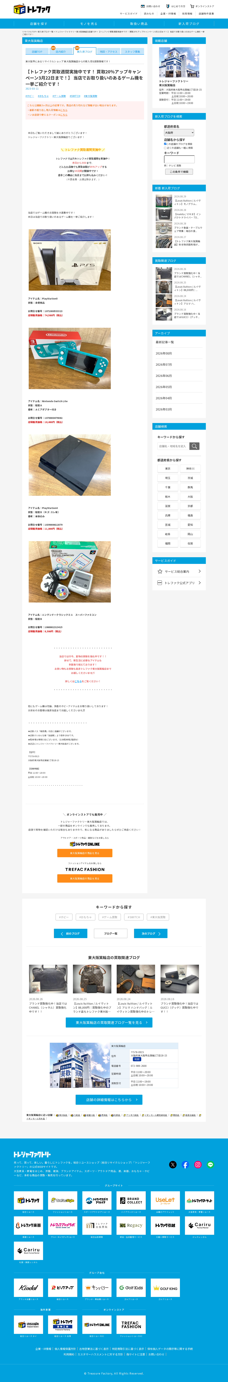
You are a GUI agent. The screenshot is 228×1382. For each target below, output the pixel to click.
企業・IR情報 (168, 13)
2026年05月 (164, 387)
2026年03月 (164, 409)
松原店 (117, 1115)
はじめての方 (178, 6)
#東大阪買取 (90, 96)
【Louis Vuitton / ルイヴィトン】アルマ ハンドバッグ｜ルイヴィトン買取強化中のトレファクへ (136, 1007)
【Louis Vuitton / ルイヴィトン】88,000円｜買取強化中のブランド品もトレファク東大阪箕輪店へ (92, 1007)
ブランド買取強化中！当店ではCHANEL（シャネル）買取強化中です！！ (48, 1007)
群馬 (190, 487)
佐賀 (190, 543)
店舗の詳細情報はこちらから (109, 1099)
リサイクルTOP (29, 31)
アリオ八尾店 (132, 1115)
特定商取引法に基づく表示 (128, 1349)
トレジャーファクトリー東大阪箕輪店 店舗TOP (75, 31)
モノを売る (89, 23)
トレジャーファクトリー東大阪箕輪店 (173, 83)
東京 (167, 468)
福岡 (167, 543)
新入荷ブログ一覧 (45, 31)
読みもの (149, 13)
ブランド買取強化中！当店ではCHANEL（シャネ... (188, 274)
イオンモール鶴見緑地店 (156, 1115)
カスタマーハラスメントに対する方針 (100, 1354)
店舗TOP (37, 51)
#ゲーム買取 (59, 96)
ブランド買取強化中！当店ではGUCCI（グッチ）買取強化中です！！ (179, 1007)
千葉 (167, 487)
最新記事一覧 (165, 342)
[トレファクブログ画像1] (69, 290)
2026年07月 (164, 364)
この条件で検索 (179, 172)
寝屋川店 (90, 1115)
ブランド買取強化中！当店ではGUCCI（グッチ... (187, 315)
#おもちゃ (43, 96)
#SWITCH (75, 96)
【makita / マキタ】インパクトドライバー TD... (187, 215)
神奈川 (190, 468)
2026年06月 (164, 375)
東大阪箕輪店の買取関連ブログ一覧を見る (109, 1022)
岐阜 (167, 534)
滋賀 (167, 506)
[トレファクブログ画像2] (69, 388)
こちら (64, 110)
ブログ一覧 (111, 933)
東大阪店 (63, 1115)
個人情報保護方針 (65, 1349)
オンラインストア (204, 6)
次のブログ (148, 933)
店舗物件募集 (206, 13)
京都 (190, 506)
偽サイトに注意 (135, 1354)
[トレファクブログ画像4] (69, 602)
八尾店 (77, 1115)
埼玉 (167, 478)
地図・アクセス (108, 51)
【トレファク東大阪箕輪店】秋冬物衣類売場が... (187, 242)
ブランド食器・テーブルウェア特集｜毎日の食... (188, 229)
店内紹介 (61, 51)
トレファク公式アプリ (179, 583)
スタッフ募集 (132, 51)
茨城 (190, 478)
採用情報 (187, 13)
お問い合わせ (156, 1354)
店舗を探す (39, 23)
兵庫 (167, 515)
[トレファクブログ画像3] (69, 495)
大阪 (190, 497)
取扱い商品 (139, 23)
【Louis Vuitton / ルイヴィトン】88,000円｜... (187, 288)
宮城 (167, 525)
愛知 (190, 525)
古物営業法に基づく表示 (94, 1349)
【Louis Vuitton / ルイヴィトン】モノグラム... (187, 202)
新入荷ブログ (189, 23)
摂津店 (104, 1115)
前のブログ (73, 933)
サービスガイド (129, 13)
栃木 (167, 497)
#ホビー (30, 96)
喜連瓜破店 (190, 1115)
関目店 (176, 1115)
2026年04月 (164, 398)
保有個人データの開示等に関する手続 (170, 1349)
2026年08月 (164, 353)
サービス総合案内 (177, 571)
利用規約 (69, 1354)
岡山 (190, 534)
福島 (190, 515)
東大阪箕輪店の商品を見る (84, 853)
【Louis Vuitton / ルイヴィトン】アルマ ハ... (187, 301)
